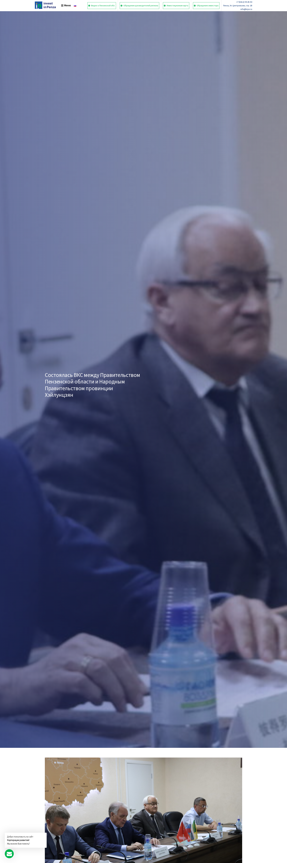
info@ (243, 9)
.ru (251, 9)
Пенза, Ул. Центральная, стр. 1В (237, 5)
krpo (248, 9)
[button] (64, 5)
